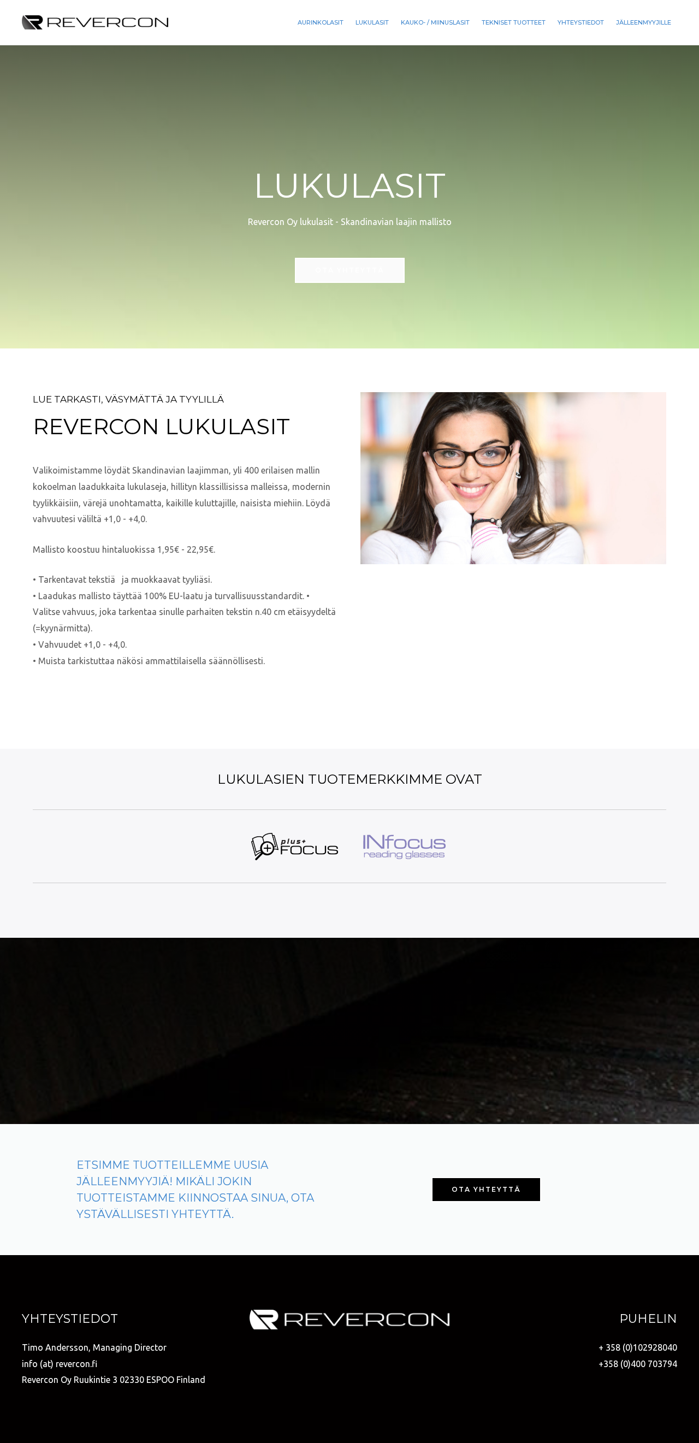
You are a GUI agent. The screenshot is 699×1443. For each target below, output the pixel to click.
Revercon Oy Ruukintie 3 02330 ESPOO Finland (113, 1380)
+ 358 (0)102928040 (638, 1347)
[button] (350, 270)
